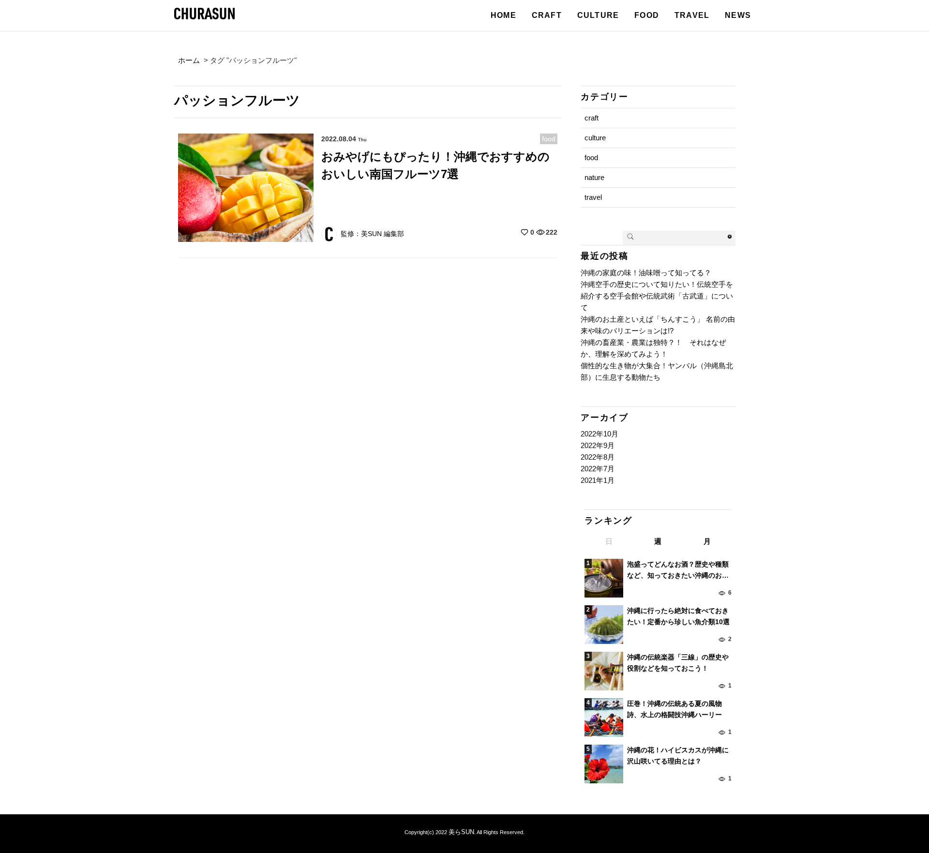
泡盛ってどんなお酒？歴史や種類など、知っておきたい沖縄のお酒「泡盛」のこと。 (678, 570)
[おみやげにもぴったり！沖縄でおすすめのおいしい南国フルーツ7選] (246, 187)
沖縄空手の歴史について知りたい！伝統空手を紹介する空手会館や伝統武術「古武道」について (657, 296)
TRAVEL (691, 15)
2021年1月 (597, 480)
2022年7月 (597, 468)
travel (593, 197)
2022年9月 (597, 445)
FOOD (646, 15)
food (548, 139)
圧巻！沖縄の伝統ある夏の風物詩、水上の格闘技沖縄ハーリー (674, 709)
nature (594, 177)
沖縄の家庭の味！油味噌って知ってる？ (646, 273)
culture (595, 138)
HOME (503, 15)
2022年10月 (599, 434)
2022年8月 (597, 457)
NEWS (738, 15)
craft (591, 118)
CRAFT (547, 15)
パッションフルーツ (237, 100)
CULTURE (598, 15)
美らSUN (461, 832)
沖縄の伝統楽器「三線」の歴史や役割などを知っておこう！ (678, 662)
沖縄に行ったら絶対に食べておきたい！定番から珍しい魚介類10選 (678, 616)
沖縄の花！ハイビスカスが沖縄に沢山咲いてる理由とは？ (678, 755)
